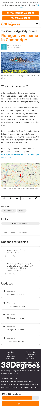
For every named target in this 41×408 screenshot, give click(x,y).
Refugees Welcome (21, 223)
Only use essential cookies (20, 13)
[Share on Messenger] (36, 198)
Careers (30, 356)
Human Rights (8, 210)
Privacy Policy (31, 352)
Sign (20, 403)
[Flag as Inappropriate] (10, 256)
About (10, 354)
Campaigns (10, 352)
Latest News (10, 356)
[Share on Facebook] (11, 198)
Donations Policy (30, 354)
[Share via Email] (30, 198)
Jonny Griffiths (13, 47)
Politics (21, 210)
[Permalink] (14, 256)
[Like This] (6, 256)
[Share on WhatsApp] (4, 198)
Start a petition (31, 358)
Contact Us (10, 358)
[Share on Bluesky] (17, 198)
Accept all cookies (20, 18)
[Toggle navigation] (37, 24)
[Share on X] (23, 198)
